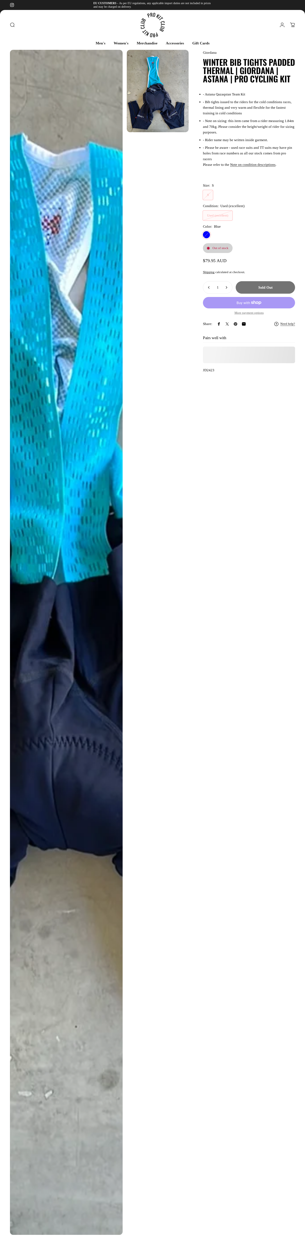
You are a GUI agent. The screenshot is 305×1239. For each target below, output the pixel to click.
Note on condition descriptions (253, 165)
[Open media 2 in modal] (158, 91)
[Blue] (206, 234)
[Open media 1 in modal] (66, 642)
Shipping (209, 272)
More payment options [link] (249, 312)
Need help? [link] (287, 323)
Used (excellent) (217, 215)
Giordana (210, 53)
